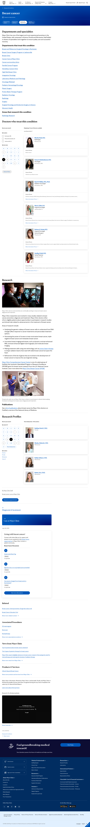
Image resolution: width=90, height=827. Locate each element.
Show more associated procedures (11, 637)
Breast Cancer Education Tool (10, 612)
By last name (5, 145)
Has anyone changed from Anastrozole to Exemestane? (15, 582)
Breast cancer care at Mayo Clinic (11, 494)
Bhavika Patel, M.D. (40, 138)
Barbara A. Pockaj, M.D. (41, 229)
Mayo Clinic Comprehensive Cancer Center (16, 362)
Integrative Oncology (9, 75)
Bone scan (5, 630)
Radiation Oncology (8, 95)
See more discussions (17, 593)
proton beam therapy (46, 348)
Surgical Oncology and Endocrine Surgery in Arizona (18, 105)
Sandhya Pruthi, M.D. (40, 253)
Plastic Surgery (7, 88)
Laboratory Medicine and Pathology (13, 78)
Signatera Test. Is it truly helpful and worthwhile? (17, 567)
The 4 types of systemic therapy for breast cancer (15, 651)
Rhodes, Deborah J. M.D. (41, 443)
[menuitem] (6, 22)
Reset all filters (7, 171)
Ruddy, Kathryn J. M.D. (41, 457)
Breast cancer (11, 13)
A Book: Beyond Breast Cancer (10, 671)
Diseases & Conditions (9, 8)
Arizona (3, 452)
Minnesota (4, 457)
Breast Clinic (6, 56)
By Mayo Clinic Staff (7, 490)
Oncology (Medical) (8, 82)
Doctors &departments (23, 22)
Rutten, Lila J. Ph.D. (40, 472)
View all (4, 459)
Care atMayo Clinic (31, 22)
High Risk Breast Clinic (9, 72)
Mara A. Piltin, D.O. (40, 205)
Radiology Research (8, 116)
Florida (3, 454)
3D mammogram (6, 626)
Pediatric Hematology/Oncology (12, 85)
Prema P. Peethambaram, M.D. (43, 159)
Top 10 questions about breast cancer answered (15, 647)
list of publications (12, 408)
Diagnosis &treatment (15, 22)
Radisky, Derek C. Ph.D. (41, 428)
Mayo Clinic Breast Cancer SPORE (34, 368)
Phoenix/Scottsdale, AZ (10, 138)
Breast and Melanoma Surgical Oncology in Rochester (19, 49)
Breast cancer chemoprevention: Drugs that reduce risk (17, 608)
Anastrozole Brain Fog (10, 554)
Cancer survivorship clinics (10, 62)
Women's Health (7, 108)
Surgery (4, 101)
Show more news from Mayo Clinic (11, 660)
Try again (27, 712)
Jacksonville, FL (8, 141)
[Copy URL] (36, 709)
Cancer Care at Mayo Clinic (11, 59)
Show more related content (9, 615)
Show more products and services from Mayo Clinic (16, 674)
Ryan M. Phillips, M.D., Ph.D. (42, 181)
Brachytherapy (6, 633)
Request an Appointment (9, 17)
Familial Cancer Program (10, 65)
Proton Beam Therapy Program (12, 92)
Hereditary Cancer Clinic (10, 69)
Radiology (5, 98)
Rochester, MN (8, 136)
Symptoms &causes (6, 22)
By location (4, 132)
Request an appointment (10, 500)
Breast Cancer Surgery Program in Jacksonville (17, 52)
